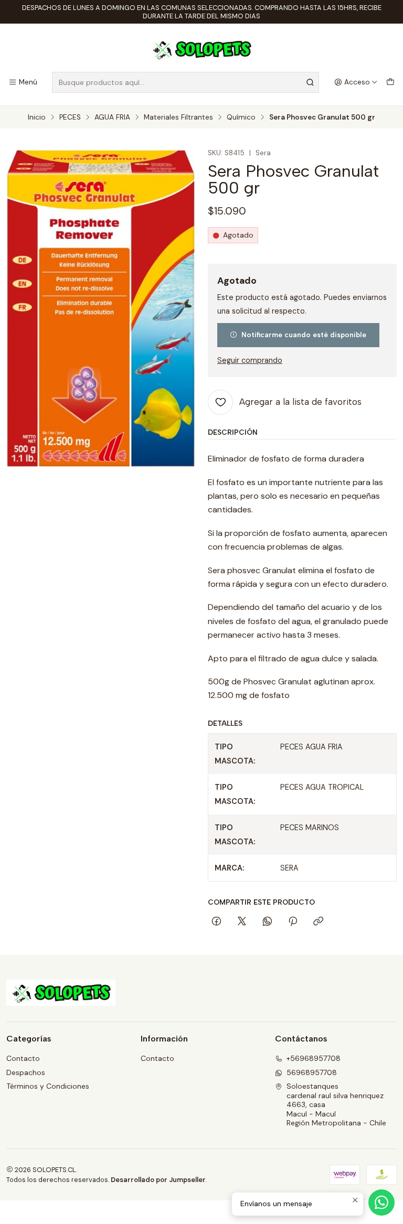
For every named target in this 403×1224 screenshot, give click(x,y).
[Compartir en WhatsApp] (267, 921)
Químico (241, 117)
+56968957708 (314, 1058)
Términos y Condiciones (47, 1086)
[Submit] (310, 82)
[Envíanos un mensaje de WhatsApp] (381, 1202)
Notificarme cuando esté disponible (303, 334)
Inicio (37, 117)
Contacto (23, 1058)
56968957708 (312, 1072)
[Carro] (390, 82)
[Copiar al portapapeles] (318, 921)
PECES (70, 117)
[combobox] (185, 82)
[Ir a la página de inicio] (201, 49)
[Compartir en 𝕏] (242, 921)
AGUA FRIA (112, 117)
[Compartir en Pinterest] (293, 921)
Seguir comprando (249, 360)
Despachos (25, 1072)
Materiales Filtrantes (178, 117)
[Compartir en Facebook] (216, 921)
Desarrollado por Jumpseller (158, 1179)
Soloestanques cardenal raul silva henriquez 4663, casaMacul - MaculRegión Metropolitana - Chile (336, 1104)
